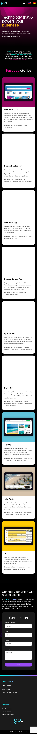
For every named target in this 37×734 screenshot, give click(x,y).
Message (8, 649)
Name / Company (10, 622)
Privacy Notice (6, 685)
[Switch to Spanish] (34, 3)
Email (6, 631)
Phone (7, 640)
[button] (24, 3)
